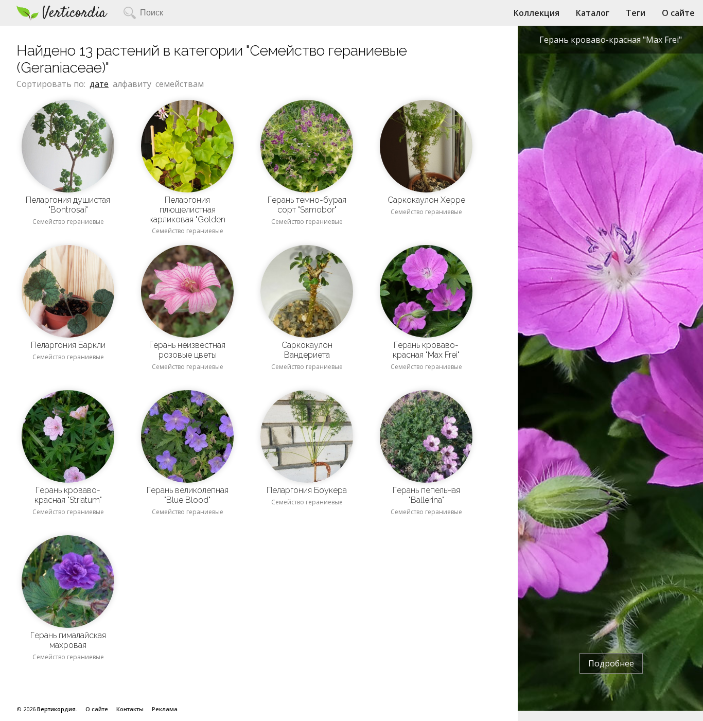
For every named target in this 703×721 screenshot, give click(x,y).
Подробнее (611, 663)
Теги (635, 13)
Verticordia (74, 13)
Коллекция (536, 13)
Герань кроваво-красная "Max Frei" (610, 39)
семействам (179, 84)
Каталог (592, 13)
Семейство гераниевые (68, 221)
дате (99, 84)
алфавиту (132, 84)
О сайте (678, 13)
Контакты (130, 709)
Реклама (165, 709)
